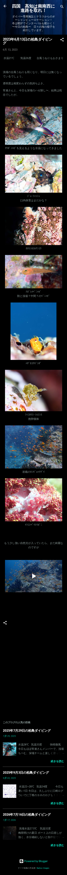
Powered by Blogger (36, 861)
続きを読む (57, 761)
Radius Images (43, 868)
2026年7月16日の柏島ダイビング (27, 814)
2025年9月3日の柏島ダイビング (26, 772)
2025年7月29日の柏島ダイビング (27, 730)
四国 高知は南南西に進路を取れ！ (33, 8)
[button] (62, 40)
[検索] (62, 7)
